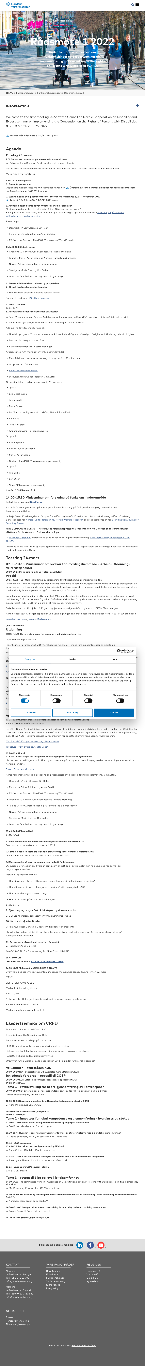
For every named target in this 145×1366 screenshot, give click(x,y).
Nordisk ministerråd (83, 1345)
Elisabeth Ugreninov (20, 537)
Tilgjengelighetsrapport (19, 1324)
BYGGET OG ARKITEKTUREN (47, 961)
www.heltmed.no (15, 619)
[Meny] (137, 4)
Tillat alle (114, 712)
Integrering (52, 1288)
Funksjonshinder (55, 1277)
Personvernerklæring (17, 1320)
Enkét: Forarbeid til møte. (23, 370)
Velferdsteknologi (56, 1281)
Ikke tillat (31, 712)
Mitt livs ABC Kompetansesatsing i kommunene (32, 741)
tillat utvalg (72, 712)
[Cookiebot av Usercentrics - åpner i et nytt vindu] (121, 651)
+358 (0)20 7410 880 (21, 1293)
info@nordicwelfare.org (19, 1281)
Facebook (92, 1270)
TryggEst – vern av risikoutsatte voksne (28, 746)
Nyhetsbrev (93, 1281)
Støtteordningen (39, 297)
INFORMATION (17, 106)
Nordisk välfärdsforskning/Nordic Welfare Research (55, 519)
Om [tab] (115, 659)
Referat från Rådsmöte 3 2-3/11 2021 (31, 135)
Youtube (91, 1274)
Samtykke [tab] (30, 659)
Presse (9, 1317)
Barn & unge (53, 1270)
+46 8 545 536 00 (19, 1277)
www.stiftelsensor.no (40, 619)
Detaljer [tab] (72, 659)
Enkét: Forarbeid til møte (20, 769)
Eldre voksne (53, 1284)
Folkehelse (52, 1274)
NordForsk (36, 501)
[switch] (57, 700)
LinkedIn (91, 1277)
